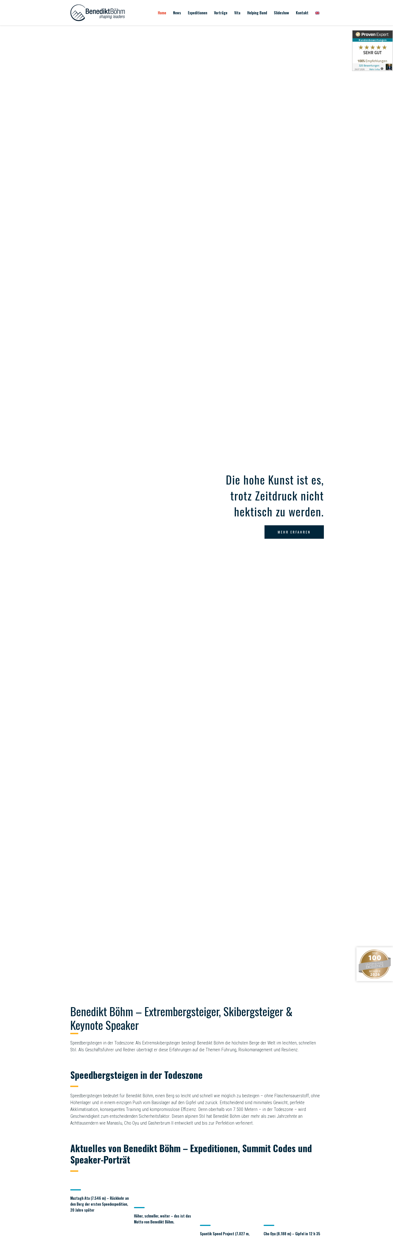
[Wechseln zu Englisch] (317, 13)
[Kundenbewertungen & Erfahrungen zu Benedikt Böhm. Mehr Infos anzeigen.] (372, 50)
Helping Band (257, 12)
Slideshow (281, 12)
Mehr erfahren (294, 531)
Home (162, 12)
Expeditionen (197, 12)
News (177, 12)
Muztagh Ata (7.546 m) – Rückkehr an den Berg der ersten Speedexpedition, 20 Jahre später (99, 1204)
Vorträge (220, 12)
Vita (237, 12)
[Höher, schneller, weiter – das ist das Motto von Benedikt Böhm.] (163, 1189)
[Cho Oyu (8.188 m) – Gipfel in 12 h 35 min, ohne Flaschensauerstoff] (293, 1197)
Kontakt (302, 12)
